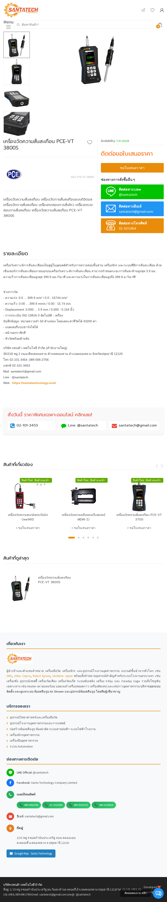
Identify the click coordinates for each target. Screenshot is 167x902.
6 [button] (98, 537)
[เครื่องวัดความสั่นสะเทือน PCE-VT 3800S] (97, 58)
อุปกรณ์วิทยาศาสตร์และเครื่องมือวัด (33, 717)
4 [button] (88, 537)
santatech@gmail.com (39, 816)
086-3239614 (106, 805)
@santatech (40, 772)
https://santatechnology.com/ (34, 383)
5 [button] (93, 537)
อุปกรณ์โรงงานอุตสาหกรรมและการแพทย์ (37, 723)
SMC (9, 676)
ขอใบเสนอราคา (132, 168)
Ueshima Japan (62, 676)
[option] (97, 58)
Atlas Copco (22, 676)
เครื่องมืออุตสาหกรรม (24, 740)
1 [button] (71, 537)
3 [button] (83, 537)
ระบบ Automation (21, 746)
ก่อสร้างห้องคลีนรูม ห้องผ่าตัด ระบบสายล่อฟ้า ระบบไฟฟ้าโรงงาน (53, 729)
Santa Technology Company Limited (54, 783)
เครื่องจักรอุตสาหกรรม (25, 735)
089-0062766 (31, 805)
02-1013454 (56, 805)
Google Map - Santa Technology (33, 853)
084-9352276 (81, 805)
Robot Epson (41, 676)
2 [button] (79, 537)
